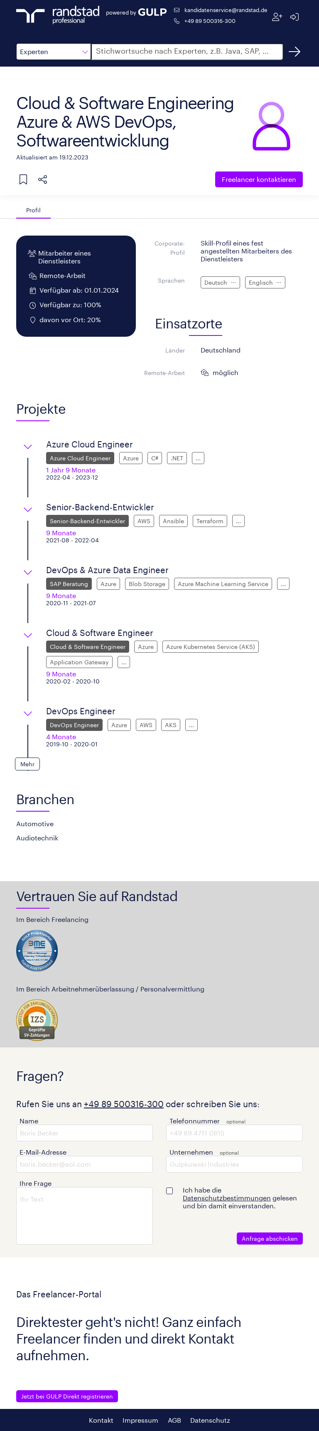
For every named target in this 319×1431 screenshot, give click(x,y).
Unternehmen (191, 1152)
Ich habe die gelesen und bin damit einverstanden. (240, 1198)
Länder (175, 350)
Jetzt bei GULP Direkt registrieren (67, 1396)
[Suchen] (294, 51)
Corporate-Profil (170, 248)
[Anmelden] (294, 17)
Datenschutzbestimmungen (227, 1198)
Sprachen (171, 280)
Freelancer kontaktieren (259, 179)
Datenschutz (210, 1420)
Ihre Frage (36, 1183)
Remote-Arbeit (164, 372)
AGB (174, 1420)
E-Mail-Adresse (43, 1152)
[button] (53, 51)
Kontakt (101, 1420)
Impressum (140, 1420)
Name (29, 1121)
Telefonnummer (194, 1121)
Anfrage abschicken (270, 1238)
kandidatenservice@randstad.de (225, 10)
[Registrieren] (277, 17)
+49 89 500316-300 (210, 20)
